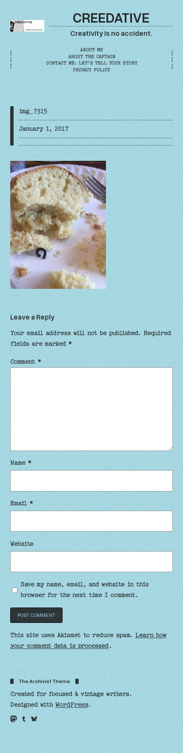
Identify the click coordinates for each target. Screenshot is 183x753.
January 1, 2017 (44, 129)
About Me (91, 49)
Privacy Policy (91, 69)
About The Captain (91, 56)
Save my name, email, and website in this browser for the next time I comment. (84, 589)
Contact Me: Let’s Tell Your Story (91, 63)
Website (22, 544)
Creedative (111, 17)
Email (21, 503)
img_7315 (33, 111)
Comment (25, 362)
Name (20, 463)
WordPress (71, 705)
